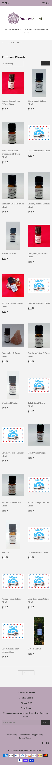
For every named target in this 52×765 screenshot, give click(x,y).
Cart (48, 3)
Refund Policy (25, 735)
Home (4, 43)
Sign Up (45, 722)
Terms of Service (25, 738)
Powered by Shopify (37, 750)
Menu (7, 3)
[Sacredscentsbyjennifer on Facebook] (43, 743)
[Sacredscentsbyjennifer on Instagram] (47, 743)
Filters (45, 63)
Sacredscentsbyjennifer (19, 750)
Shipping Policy (37, 735)
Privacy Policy (12, 735)
